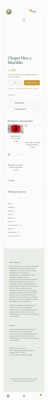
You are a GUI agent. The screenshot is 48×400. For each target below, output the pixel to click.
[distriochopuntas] (9, 11)
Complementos (27, 88)
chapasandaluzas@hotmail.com (24, 350)
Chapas (18, 88)
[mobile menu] (41, 12)
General (35, 88)
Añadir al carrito (31, 83)
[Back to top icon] (24, 373)
